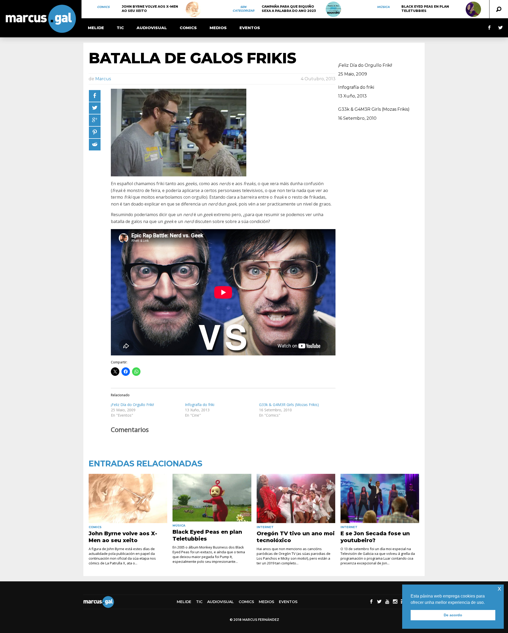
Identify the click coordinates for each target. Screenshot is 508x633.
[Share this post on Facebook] (95, 96)
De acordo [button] (453, 615)
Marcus (103, 78)
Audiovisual (152, 27)
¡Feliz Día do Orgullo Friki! (132, 404)
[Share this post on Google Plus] (95, 120)
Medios (218, 27)
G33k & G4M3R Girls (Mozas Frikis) (289, 404)
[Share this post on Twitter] (95, 108)
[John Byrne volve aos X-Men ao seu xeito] (193, 9)
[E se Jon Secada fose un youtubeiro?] (380, 498)
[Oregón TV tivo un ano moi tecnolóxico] (296, 498)
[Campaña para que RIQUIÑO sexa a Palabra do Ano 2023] (333, 9)
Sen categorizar (243, 8)
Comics (103, 7)
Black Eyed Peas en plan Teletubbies (425, 9)
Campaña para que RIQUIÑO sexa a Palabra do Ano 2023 (289, 9)
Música (383, 7)
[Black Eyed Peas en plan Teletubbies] (473, 9)
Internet (265, 527)
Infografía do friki (199, 404)
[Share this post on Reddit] (95, 144)
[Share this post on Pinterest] (95, 132)
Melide (96, 27)
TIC (120, 27)
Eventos (249, 27)
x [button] (499, 588)
